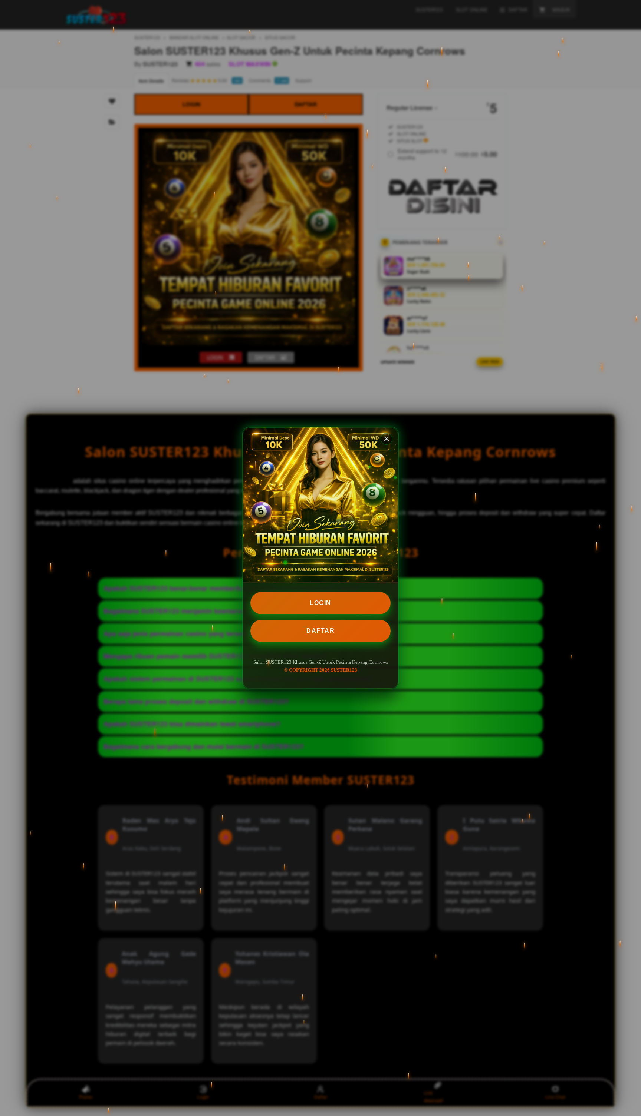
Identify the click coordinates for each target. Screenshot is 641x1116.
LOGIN (320, 603)
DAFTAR (320, 630)
